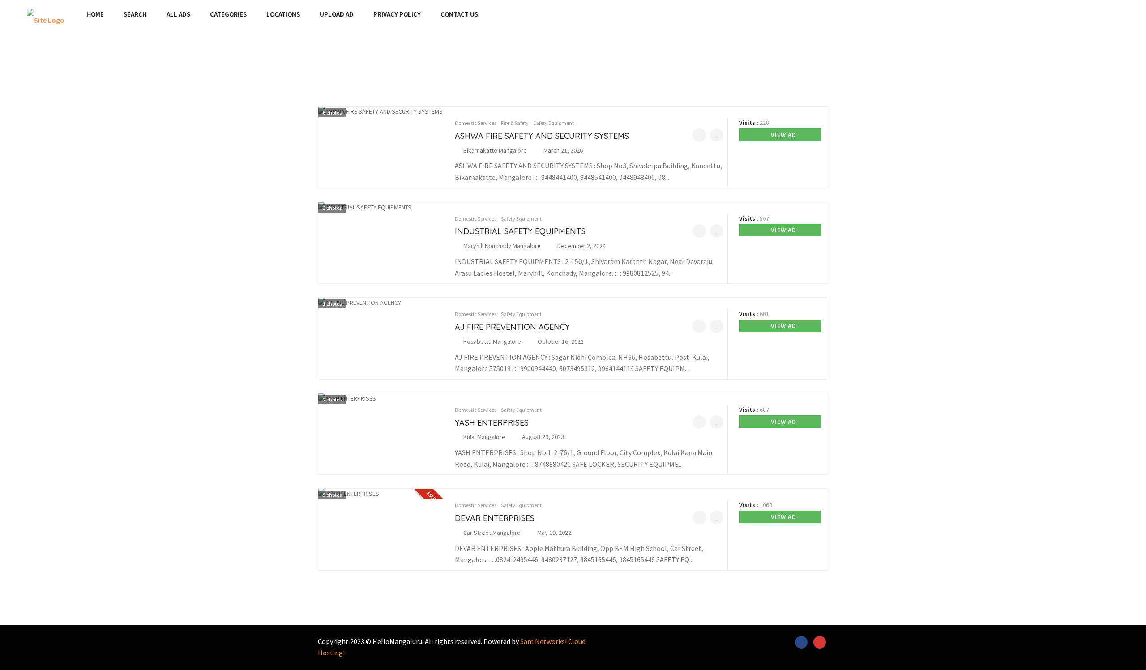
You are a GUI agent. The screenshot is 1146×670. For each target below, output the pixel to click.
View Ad (782, 135)
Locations (283, 14)
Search (135, 14)
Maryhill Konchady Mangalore (502, 246)
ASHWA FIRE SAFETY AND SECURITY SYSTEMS (542, 136)
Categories (228, 14)
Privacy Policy (397, 14)
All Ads (178, 14)
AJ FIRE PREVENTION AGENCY (512, 327)
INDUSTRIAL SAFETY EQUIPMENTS (520, 231)
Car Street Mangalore (492, 533)
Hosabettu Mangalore (492, 341)
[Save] (716, 135)
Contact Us (459, 14)
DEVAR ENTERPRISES (495, 518)
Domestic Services (475, 122)
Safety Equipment (553, 122)
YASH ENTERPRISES (492, 423)
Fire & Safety (515, 122)
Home (95, 14)
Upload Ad (337, 14)
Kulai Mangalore (484, 437)
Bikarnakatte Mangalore (495, 150)
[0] (699, 135)
